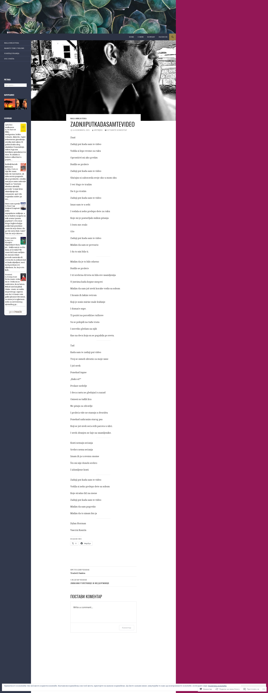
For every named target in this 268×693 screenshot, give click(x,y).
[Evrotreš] (23, 277)
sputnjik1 (98, 130)
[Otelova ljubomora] (21, 104)
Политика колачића (217, 686)
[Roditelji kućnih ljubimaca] (23, 167)
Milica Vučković (12, 169)
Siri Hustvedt (11, 130)
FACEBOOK (163, 37)
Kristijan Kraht (12, 277)
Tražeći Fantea (79, 571)
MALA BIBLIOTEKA (78, 118)
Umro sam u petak (12, 203)
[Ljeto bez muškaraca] (23, 127)
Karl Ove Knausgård (9, 241)
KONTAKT (151, 37)
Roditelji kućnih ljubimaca (11, 165)
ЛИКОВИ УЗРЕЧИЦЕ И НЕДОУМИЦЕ (89, 581)
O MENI (140, 37)
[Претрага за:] (15, 85)
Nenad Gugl (11, 206)
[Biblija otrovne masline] (9, 104)
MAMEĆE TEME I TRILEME (14, 48)
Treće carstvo (10, 238)
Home (131, 37)
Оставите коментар (117, 130)
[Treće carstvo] (23, 240)
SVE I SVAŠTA (9, 59)
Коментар (126, 627)
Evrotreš (8, 274)
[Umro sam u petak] (23, 206)
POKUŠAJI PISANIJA (11, 53)
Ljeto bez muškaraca (9, 126)
